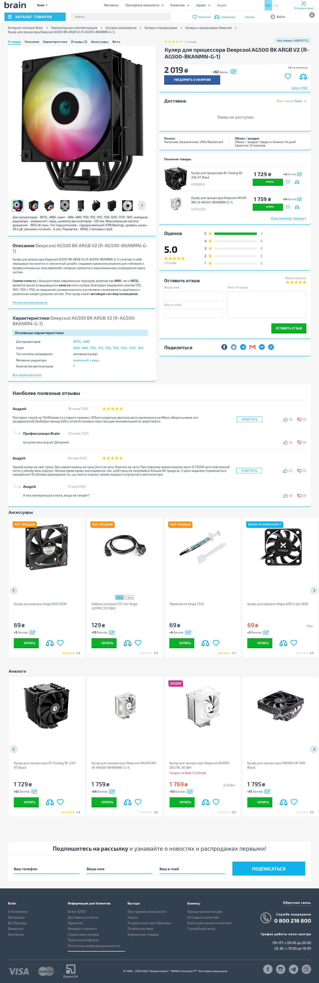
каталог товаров (33, 16)
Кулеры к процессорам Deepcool (208, 27)
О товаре (14, 42)
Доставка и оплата (83, 917)
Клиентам (177, 5)
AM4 (76, 348)
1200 (124, 348)
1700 (132, 348)
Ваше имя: (172, 287)
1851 (141, 348)
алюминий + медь (86, 360)
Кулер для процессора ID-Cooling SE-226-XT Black (217, 175)
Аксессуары (100, 42)
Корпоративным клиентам (209, 923)
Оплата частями (140, 928)
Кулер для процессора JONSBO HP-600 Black (276, 765)
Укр (276, 5)
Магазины (111, 5)
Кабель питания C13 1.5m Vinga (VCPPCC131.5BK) (114, 606)
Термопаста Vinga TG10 (186, 604)
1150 (93, 348)
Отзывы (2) (79, 42)
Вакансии (16, 928)
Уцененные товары (143, 934)
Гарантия (75, 923)
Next (142, 205)
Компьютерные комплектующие (74, 27)
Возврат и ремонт (82, 928)
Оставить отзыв (289, 328)
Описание (32, 42)
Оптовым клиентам (203, 917)
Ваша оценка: (295, 278)
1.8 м (129, 597)
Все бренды (17, 923)
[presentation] (14, 590)
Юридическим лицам (204, 911)
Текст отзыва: (237, 287)
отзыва (191, 41)
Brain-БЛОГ (77, 911)
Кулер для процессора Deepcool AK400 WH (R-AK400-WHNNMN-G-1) (219, 200)
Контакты (16, 934)
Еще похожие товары (287, 218)
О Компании (18, 911)
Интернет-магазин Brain (25, 27)
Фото (116, 42)
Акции (133, 917)
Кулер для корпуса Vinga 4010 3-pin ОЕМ (277, 604)
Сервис (201, 5)
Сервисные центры (83, 934)
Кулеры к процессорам (161, 27)
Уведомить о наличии (192, 79)
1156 (115, 348)
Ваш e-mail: (173, 305)
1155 (108, 348)
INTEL (77, 341)
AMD (86, 341)
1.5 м (120, 597)
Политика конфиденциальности (94, 946)
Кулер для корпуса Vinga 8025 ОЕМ (40, 604)
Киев (40, 5)
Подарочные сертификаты (149, 923)
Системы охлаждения (121, 27)
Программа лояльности (142, 5)
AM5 (85, 348)
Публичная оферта (83, 940)
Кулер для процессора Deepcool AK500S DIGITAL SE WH (200, 765)
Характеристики (55, 42)
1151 (100, 348)
